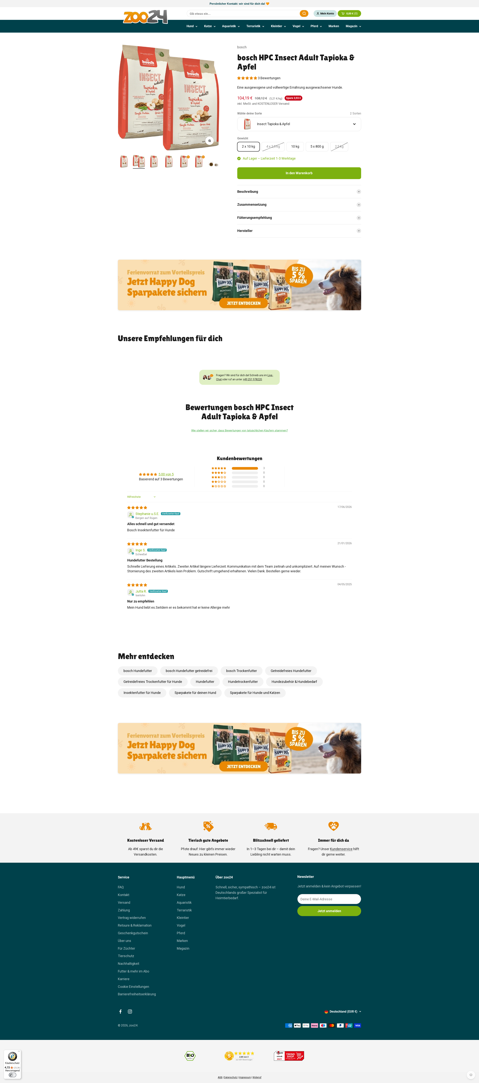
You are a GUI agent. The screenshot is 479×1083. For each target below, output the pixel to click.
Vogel (296, 26)
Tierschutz (126, 956)
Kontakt (123, 895)
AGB (220, 1077)
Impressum (245, 1077)
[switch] (12, 1075)
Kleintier (276, 26)
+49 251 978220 (252, 379)
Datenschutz (230, 1077)
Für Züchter (126, 948)
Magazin (351, 26)
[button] (247, 78)
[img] (137, 508)
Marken (334, 26)
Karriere (123, 979)
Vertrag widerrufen (132, 918)
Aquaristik (229, 26)
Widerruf (257, 1077)
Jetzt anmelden (329, 911)
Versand (124, 902)
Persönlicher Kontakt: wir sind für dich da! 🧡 (239, 3)
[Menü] (19, 1052)
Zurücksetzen (288, 13)
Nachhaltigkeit (128, 964)
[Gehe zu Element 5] (184, 162)
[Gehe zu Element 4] (169, 162)
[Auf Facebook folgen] (120, 1011)
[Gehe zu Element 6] (199, 162)
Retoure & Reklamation (135, 925)
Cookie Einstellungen (133, 987)
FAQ (121, 887)
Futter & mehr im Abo (133, 971)
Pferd (314, 26)
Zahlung (124, 910)
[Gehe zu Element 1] (124, 162)
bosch (242, 47)
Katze (208, 26)
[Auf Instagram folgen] (129, 1011)
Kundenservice (341, 849)
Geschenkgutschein (133, 933)
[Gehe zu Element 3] (154, 162)
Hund (190, 26)
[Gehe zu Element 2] (139, 162)
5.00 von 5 (166, 474)
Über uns (124, 941)
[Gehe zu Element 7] (214, 162)
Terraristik (253, 26)
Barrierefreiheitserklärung (137, 994)
